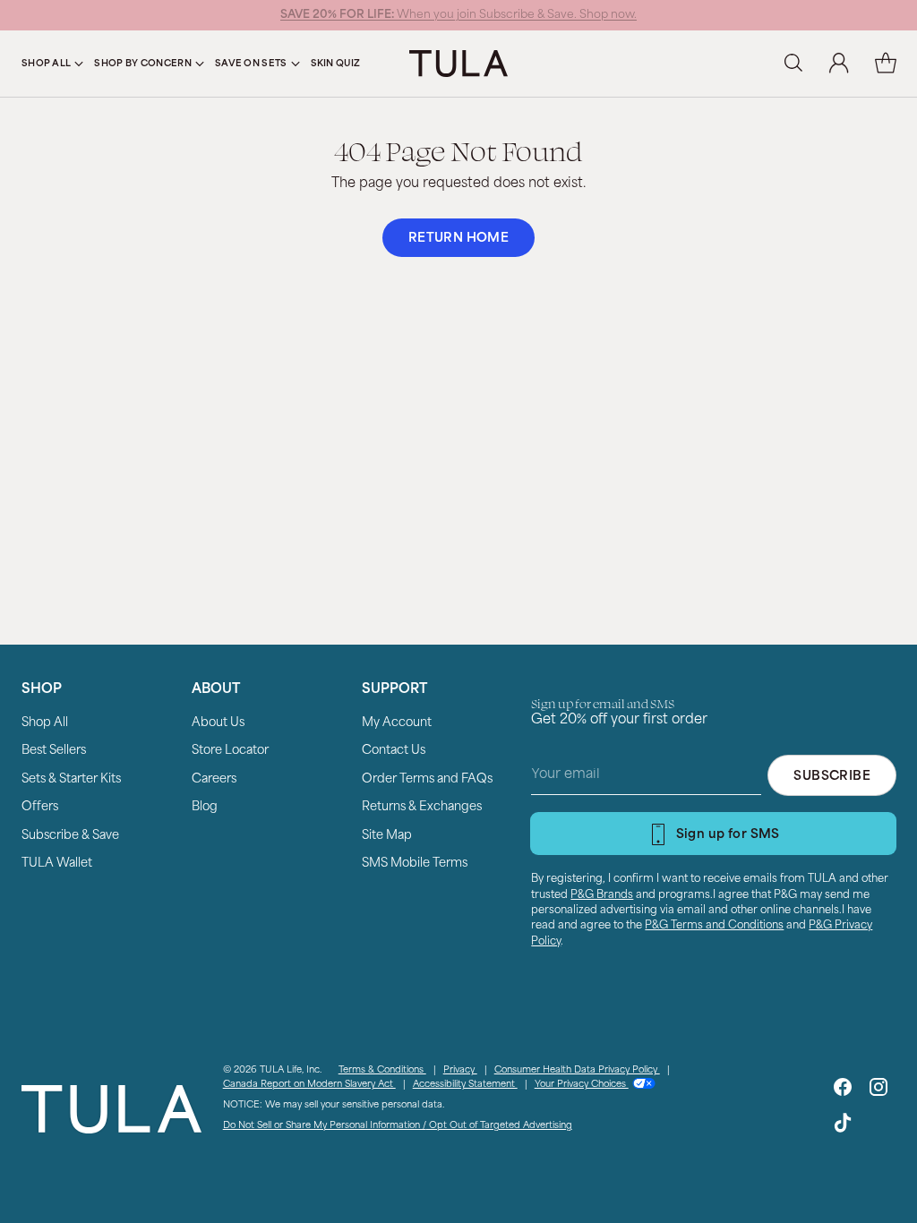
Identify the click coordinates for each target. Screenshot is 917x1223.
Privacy (460, 1070)
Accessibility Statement (465, 1085)
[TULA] (458, 63)
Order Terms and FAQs (427, 779)
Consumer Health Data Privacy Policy (577, 1070)
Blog (205, 807)
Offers (39, 807)
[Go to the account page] (839, 64)
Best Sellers (53, 751)
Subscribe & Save (70, 836)
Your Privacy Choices (582, 1085)
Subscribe (831, 777)
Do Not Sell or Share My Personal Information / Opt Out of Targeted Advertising (397, 1126)
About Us (218, 723)
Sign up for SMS (728, 835)
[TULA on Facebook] (842, 1090)
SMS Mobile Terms (414, 863)
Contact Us (393, 751)
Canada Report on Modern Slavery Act (309, 1085)
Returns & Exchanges (422, 807)
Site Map (387, 836)
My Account (397, 723)
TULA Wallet (56, 863)
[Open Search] (793, 63)
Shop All (44, 723)
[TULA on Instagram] (878, 1090)
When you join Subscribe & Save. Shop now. (458, 15)
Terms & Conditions (382, 1070)
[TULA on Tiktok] (842, 1126)
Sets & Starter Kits (71, 779)
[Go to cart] (886, 64)
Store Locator (230, 751)
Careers (214, 779)
